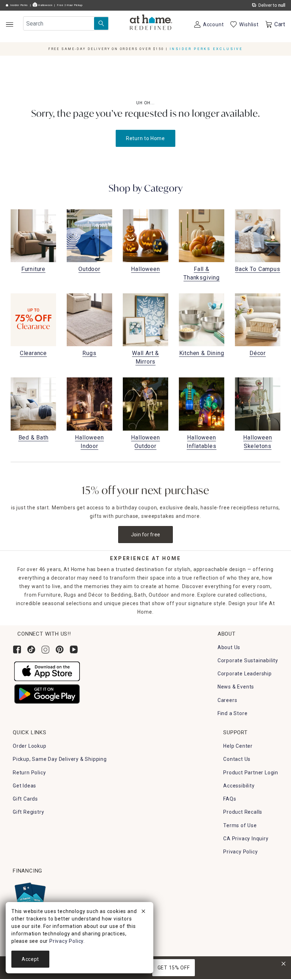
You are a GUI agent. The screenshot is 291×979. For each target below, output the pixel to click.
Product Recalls (242, 812)
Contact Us (237, 759)
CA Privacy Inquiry (245, 838)
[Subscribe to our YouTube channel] (74, 649)
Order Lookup (29, 746)
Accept (30, 959)
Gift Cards (25, 799)
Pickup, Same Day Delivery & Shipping (60, 759)
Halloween (44, 5)
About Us (229, 647)
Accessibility (238, 786)
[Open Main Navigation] (9, 24)
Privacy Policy (240, 851)
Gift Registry (28, 812)
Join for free (145, 534)
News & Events (236, 687)
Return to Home (145, 138)
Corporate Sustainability (248, 660)
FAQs (229, 799)
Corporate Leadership (245, 673)
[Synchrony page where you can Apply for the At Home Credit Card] (29, 895)
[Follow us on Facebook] (17, 649)
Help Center (238, 746)
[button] (151, 23)
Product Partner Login (250, 772)
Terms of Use (240, 825)
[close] (143, 912)
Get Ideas (24, 786)
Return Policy (29, 772)
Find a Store (233, 713)
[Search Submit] (101, 23)
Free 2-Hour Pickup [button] (69, 5)
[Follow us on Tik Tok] (31, 649)
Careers (227, 700)
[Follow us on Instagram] (45, 649)
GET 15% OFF (174, 967)
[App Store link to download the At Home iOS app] (47, 671)
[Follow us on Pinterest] (60, 649)
